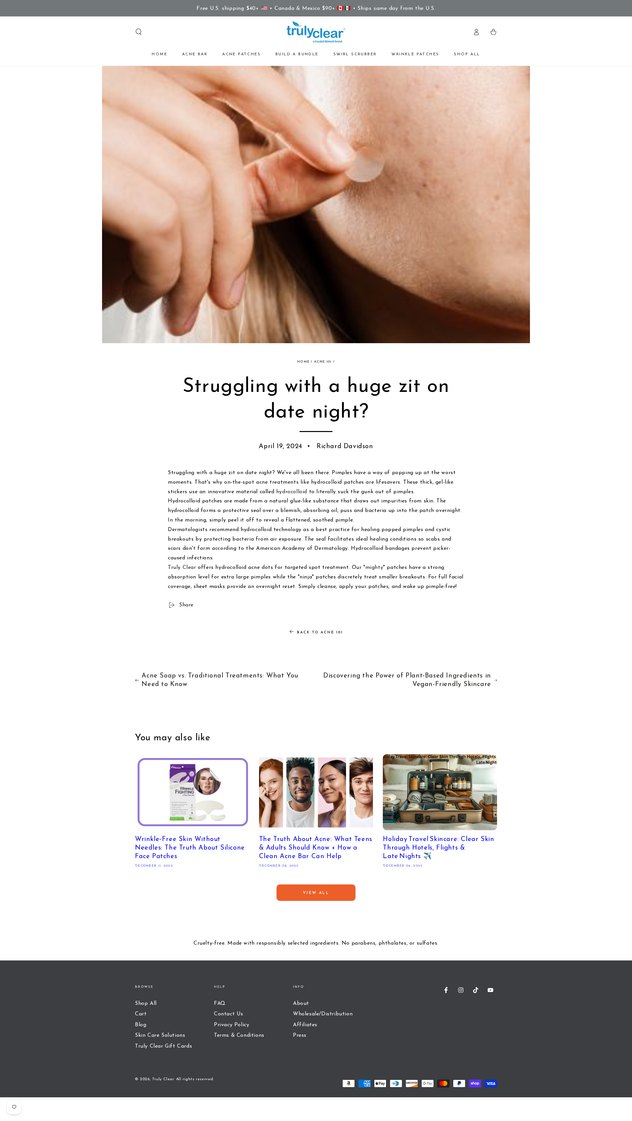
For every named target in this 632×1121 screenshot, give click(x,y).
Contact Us (228, 1014)
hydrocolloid (291, 492)
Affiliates (305, 1025)
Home (303, 362)
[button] (138, 32)
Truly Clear (182, 567)
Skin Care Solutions (160, 1035)
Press (299, 1035)
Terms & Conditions (239, 1035)
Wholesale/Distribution (323, 1014)
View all (316, 893)
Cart (140, 1014)
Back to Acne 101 (320, 632)
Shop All (146, 1003)
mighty (374, 567)
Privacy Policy (231, 1025)
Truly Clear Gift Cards (163, 1046)
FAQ (219, 1003)
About (301, 1003)
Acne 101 (322, 362)
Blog (140, 1025)
